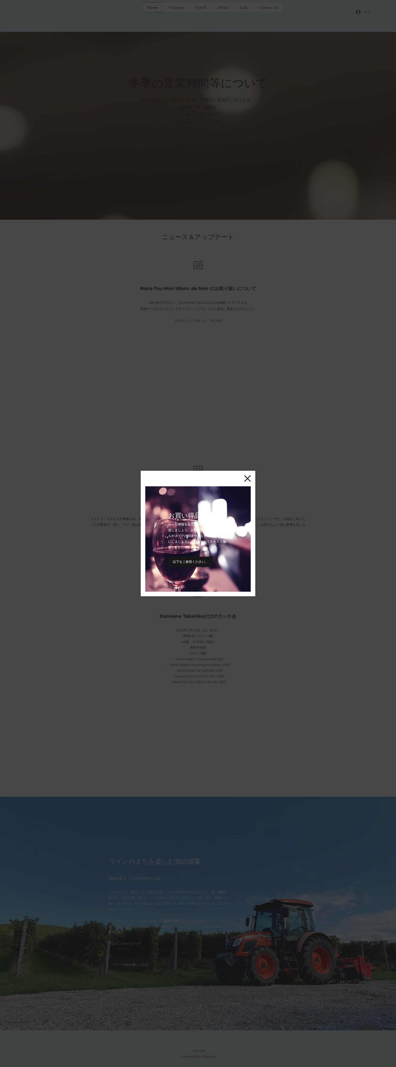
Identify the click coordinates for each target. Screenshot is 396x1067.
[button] (247, 478)
